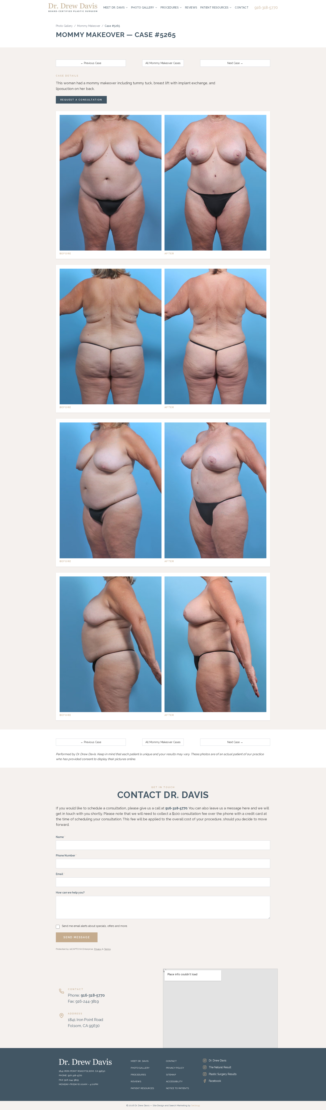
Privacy (97, 949)
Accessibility (174, 1081)
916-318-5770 (266, 7)
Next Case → (235, 63)
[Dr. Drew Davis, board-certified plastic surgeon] (72, 7)
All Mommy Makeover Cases (163, 63)
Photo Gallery (142, 7)
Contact (241, 7)
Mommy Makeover (88, 25)
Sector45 (195, 1105)
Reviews (191, 7)
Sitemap (171, 1074)
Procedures (170, 7)
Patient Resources (214, 7)
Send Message (76, 937)
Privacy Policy (175, 1068)
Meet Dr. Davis (114, 7)
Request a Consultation (81, 99)
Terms (107, 949)
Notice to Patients (177, 1088)
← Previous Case (91, 63)
